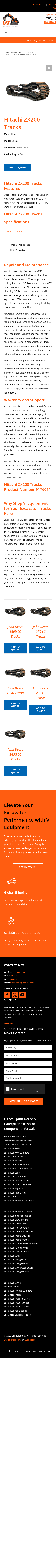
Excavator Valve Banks (15, 1310)
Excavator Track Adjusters (17, 1298)
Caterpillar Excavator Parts (17, 1144)
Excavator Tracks (12, 1294)
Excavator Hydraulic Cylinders (19, 1200)
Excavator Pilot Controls (16, 1227)
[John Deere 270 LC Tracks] (40, 601)
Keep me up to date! (24, 1101)
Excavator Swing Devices (16, 1259)
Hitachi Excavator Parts (16, 1136)
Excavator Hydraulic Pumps (18, 1211)
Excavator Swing (12, 1282)
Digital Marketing (12, 1339)
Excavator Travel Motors (16, 1306)
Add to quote (18, 167)
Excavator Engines (13, 1188)
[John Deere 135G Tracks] (15, 662)
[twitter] (15, 995)
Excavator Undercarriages (17, 1314)
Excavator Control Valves (16, 1180)
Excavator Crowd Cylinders (17, 1184)
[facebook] (7, 995)
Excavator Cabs (12, 1172)
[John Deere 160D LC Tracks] (15, 601)
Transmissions (11, 1286)
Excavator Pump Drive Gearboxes (21, 1243)
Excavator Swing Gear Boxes (18, 1267)
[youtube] (22, 995)
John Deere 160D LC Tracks (15, 632)
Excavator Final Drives (15, 1192)
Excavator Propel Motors (16, 1239)
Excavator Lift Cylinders (16, 1219)
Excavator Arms (12, 1148)
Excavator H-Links (13, 1196)
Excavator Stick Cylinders (16, 1251)
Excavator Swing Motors (16, 1271)
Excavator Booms (13, 1160)
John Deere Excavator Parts (18, 1140)
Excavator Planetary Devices (18, 1231)
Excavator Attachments (16, 1156)
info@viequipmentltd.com (22, 982)
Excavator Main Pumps (15, 1223)
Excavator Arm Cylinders (16, 1152)
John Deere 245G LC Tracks (15, 754)
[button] (49, 68)
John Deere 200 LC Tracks (40, 693)
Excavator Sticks (12, 1255)
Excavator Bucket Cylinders (18, 1168)
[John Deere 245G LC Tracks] (15, 724)
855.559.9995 (19, 972)
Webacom (30, 1339)
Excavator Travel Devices (16, 1302)
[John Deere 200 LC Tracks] (40, 662)
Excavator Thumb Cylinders (18, 1290)
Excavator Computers (15, 1176)
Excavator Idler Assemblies (17, 1215)
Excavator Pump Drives (16, 1247)
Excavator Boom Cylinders (17, 1164)
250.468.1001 (14, 979)
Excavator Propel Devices (17, 1235)
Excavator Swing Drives (16, 1263)
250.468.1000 (16, 975)
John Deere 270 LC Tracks (40, 632)
